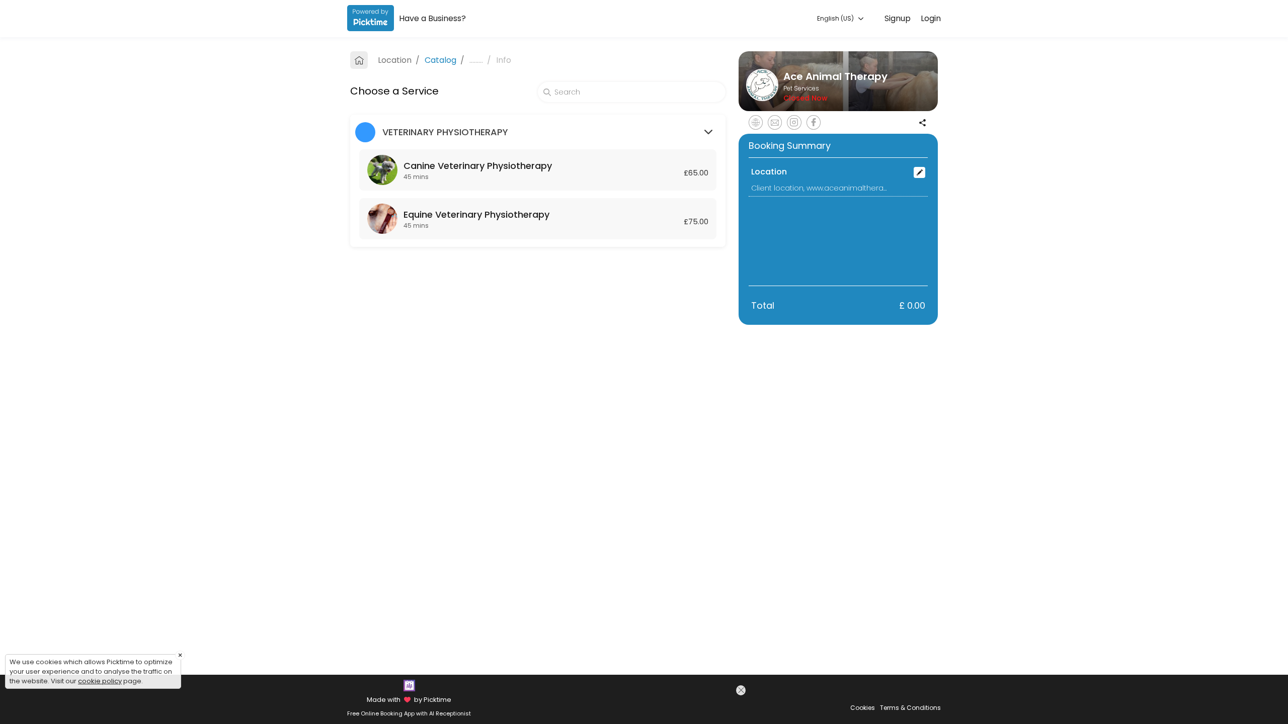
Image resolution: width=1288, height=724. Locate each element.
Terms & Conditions (910, 707)
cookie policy (100, 681)
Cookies (862, 707)
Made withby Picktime (409, 699)
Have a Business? (432, 18)
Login (931, 18)
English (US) (836, 18)
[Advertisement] (660, 703)
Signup (897, 18)
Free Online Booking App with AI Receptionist (409, 713)
